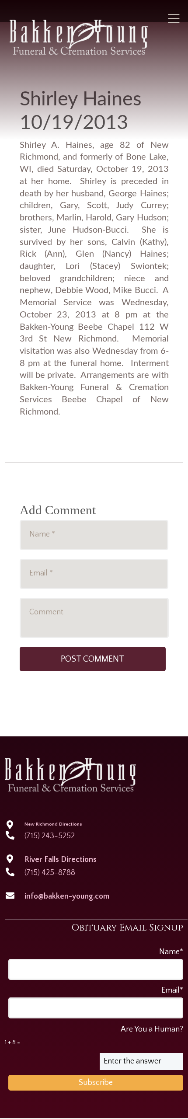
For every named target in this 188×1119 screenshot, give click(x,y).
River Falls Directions (60, 859)
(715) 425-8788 (49, 872)
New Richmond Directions (53, 824)
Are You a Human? (94, 1035)
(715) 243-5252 (49, 836)
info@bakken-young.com (66, 896)
